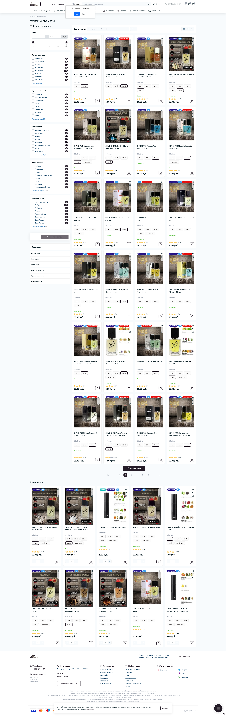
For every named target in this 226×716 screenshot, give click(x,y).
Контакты (156, 11)
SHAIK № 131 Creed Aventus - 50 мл (146, 527)
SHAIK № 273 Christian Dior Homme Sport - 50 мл (116, 362)
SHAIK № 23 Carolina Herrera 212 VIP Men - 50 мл (181, 291)
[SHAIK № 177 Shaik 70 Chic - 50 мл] (87, 269)
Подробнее (90, 709)
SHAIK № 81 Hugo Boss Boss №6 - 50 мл (181, 75)
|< (108, 475)
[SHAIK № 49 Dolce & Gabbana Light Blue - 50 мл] (118, 126)
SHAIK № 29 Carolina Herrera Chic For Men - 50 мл (85, 75)
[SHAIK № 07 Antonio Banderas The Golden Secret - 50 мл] (87, 341)
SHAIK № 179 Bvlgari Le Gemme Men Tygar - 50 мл (77, 610)
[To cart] (97, 101)
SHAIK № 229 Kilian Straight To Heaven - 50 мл (85, 434)
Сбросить (36, 237)
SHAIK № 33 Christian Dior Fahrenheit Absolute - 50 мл (179, 434)
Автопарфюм (35, 253)
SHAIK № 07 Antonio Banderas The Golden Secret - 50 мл (85, 362)
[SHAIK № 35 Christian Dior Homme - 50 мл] (150, 413)
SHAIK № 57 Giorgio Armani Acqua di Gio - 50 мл (45, 528)
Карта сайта (129, 680)
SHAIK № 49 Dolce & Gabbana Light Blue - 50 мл (116, 147)
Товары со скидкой (42, 11)
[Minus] (34, 561)
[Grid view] (184, 29)
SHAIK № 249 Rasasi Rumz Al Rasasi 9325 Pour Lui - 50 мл (116, 434)
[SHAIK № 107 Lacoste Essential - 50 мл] (150, 198)
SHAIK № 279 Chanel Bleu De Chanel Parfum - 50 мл (180, 362)
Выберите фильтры (54, 237)
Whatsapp (185, 677)
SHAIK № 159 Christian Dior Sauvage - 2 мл (180, 528)
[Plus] (42, 561)
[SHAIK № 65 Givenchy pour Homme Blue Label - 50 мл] (87, 126)
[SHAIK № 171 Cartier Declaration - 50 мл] (118, 198)
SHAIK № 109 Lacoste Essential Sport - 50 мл (180, 147)
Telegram (185, 669)
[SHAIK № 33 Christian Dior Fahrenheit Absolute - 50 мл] (181, 413)
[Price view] (191, 29)
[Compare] (98, 45)
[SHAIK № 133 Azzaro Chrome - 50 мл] (150, 341)
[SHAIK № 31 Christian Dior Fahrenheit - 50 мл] (150, 54)
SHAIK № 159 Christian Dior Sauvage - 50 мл (45, 610)
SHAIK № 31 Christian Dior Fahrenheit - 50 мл (147, 75)
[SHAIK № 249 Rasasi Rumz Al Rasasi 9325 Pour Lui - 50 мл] (118, 413)
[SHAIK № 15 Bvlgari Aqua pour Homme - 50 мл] (118, 269)
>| (160, 475)
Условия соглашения (132, 669)
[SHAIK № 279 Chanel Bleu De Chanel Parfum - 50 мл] (181, 341)
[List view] (188, 29)
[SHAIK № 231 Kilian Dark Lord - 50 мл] (181, 198)
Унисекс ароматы (37, 281)
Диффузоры (35, 264)
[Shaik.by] (71, 656)
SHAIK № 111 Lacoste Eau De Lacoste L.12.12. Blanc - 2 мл (177, 610)
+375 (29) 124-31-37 (37, 669)
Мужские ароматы (37, 276)
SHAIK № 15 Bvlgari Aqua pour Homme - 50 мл (117, 291)
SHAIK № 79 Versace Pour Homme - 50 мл (147, 147)
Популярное (61, 11)
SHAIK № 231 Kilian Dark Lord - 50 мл (181, 219)
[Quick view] (98, 38)
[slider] (33, 42)
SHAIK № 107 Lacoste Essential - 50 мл (149, 219)
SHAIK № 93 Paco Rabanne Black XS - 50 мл (86, 219)
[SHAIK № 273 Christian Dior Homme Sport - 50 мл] (118, 341)
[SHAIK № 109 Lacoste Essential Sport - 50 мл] (181, 126)
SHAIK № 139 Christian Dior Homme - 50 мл (116, 75)
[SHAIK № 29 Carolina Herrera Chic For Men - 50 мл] (87, 54)
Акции (127, 686)
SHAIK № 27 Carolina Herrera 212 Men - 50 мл (149, 291)
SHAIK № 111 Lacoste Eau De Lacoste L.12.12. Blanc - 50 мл (76, 528)
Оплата (123, 11)
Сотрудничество (139, 11)
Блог (96, 11)
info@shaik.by (62, 677)
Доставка (110, 11)
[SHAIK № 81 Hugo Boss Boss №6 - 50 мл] (181, 54)
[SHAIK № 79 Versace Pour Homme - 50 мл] (150, 126)
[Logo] (34, 4)
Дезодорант (35, 259)
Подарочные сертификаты (134, 683)
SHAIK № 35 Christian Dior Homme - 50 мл (147, 434)
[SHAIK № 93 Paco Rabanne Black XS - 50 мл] (87, 198)
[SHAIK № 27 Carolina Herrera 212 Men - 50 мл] (150, 269)
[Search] (149, 4)
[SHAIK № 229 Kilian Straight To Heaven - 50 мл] (87, 413)
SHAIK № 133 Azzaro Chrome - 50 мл (149, 362)
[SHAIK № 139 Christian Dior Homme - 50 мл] (118, 54)
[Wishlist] (98, 41)
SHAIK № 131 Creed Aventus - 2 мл (112, 527)
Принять (165, 708)
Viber (183, 673)
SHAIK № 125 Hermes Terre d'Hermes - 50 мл (109, 610)
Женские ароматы (37, 270)
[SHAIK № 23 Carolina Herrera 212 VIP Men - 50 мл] (181, 269)
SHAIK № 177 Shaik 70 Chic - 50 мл (85, 291)
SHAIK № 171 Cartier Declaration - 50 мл (118, 219)
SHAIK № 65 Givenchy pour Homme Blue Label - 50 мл (84, 147)
